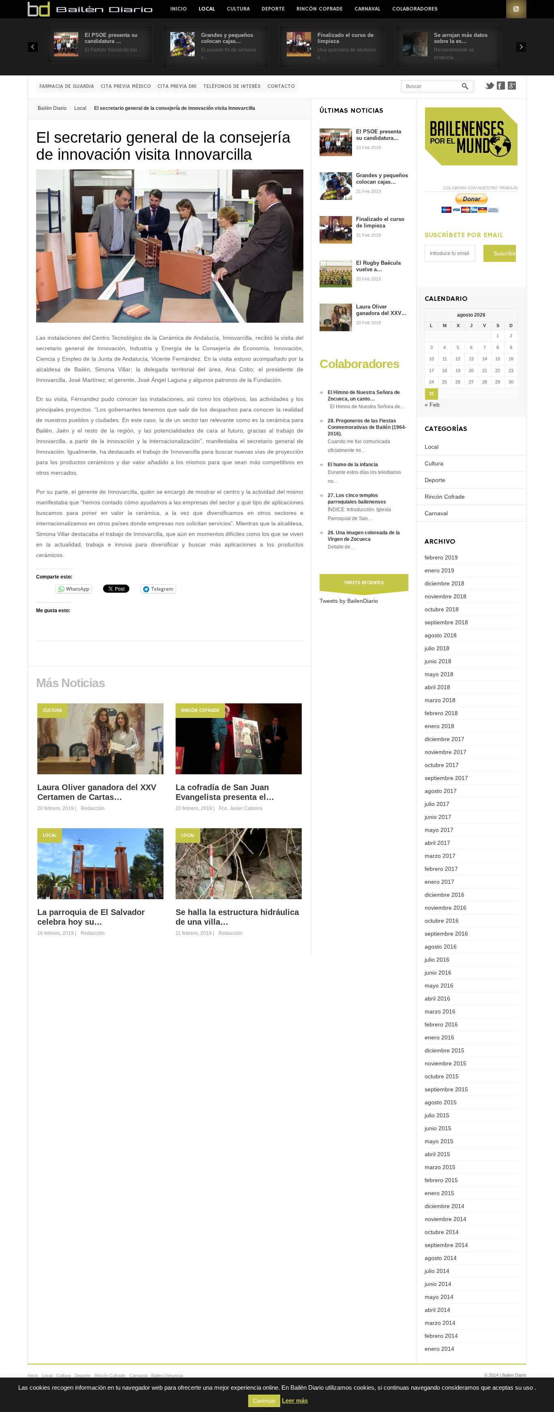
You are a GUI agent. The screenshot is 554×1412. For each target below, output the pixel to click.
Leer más (295, 1400)
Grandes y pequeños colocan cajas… (227, 38)
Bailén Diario (52, 108)
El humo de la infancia (353, 464)
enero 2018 (439, 726)
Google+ (512, 85)
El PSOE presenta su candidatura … (111, 38)
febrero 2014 (441, 1336)
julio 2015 (437, 1115)
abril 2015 (437, 1154)
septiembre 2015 (446, 1089)
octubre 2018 (442, 609)
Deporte (273, 9)
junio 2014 (438, 1284)
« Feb (432, 404)
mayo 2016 (439, 985)
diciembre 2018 (444, 583)
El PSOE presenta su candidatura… (378, 135)
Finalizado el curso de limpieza (380, 222)
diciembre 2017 (444, 739)
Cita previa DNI (177, 86)
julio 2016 (437, 959)
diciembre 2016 (444, 894)
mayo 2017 (439, 830)
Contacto (281, 86)
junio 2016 (438, 972)
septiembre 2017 (446, 778)
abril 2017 (437, 843)
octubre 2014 (442, 1232)
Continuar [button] (264, 1401)
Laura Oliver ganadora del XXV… (381, 310)
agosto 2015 (441, 1102)
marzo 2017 (440, 856)
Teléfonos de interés (232, 86)
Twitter (489, 85)
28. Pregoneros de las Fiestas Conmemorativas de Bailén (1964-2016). (367, 427)
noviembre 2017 (445, 752)
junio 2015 (438, 1128)
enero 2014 (439, 1349)
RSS (516, 9)
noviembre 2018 (445, 596)
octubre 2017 (442, 765)
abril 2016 (437, 998)
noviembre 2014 (445, 1219)
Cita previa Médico (126, 86)
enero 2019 (439, 570)
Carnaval (367, 9)
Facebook (501, 85)
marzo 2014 (440, 1323)
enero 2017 (439, 881)
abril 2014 (437, 1310)
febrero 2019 (441, 557)
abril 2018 (437, 687)
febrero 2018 (441, 713)
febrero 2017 (441, 869)
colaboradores (415, 9)
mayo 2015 (439, 1141)
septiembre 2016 (446, 933)
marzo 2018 (440, 700)
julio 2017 (437, 804)
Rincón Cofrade (319, 9)
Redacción (93, 808)
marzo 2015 (440, 1167)
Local (207, 9)
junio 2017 (438, 817)
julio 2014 (437, 1271)
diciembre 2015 (444, 1050)
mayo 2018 (439, 674)
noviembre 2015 (445, 1063)
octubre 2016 (442, 920)
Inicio (178, 9)
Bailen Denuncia (167, 1375)
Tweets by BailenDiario (349, 601)
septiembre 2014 (446, 1245)
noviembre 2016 (445, 907)
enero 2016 (439, 1037)
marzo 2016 (440, 1011)
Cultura (238, 9)
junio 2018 (438, 661)
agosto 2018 (441, 635)
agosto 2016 (441, 946)
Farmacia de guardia (66, 86)
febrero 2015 (441, 1180)
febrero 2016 (441, 1024)
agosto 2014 (441, 1258)
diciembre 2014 (444, 1206)
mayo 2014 (439, 1297)
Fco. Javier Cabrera (240, 808)
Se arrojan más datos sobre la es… (460, 38)
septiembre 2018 (446, 622)
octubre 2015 (442, 1076)
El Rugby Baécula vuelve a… (378, 266)
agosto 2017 (441, 791)
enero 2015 (439, 1193)
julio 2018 (437, 648)
